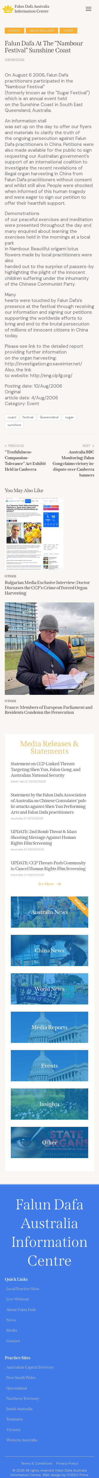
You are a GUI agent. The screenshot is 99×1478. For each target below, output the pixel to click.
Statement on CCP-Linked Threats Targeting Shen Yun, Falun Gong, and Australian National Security (45, 769)
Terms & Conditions (36, 1463)
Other (68, 30)
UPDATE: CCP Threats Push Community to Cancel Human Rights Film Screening (48, 865)
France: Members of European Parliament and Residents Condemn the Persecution (49, 710)
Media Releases (42, 30)
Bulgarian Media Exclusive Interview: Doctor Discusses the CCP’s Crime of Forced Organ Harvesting (47, 587)
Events (14, 30)
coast (11, 417)
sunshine (14, 425)
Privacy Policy (67, 1463)
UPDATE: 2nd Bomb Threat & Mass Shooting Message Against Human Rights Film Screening (44, 837)
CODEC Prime (77, 1475)
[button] (88, 9)
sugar (69, 417)
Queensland (49, 417)
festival (28, 417)
